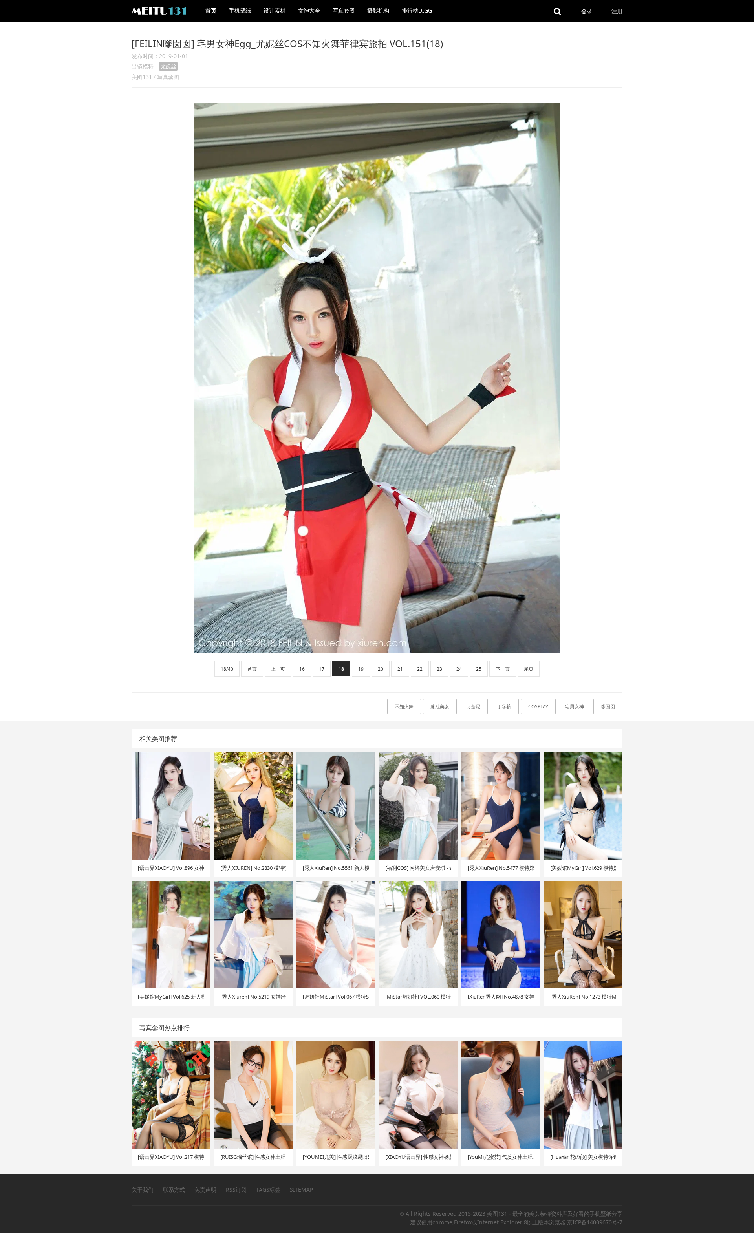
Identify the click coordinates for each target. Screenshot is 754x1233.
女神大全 (309, 10)
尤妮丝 (168, 66)
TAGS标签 (268, 1189)
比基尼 (473, 706)
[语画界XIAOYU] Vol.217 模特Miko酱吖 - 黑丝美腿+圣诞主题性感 (171, 1156)
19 (361, 669)
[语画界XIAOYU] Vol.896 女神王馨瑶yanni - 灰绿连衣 (171, 867)
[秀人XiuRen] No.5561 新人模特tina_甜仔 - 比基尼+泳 (336, 867)
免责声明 (205, 1189)
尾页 (528, 669)
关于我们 (143, 1189)
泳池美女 (439, 706)
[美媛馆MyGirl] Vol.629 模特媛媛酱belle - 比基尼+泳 (583, 867)
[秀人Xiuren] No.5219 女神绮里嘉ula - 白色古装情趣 (253, 996)
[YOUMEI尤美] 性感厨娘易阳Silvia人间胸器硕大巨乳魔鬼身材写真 (336, 1156)
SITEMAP (301, 1189)
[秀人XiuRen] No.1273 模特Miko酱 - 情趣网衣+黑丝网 (583, 996)
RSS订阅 (236, 1189)
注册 (616, 11)
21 (400, 669)
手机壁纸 (240, 10)
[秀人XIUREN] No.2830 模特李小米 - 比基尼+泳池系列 (253, 867)
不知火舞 (404, 706)
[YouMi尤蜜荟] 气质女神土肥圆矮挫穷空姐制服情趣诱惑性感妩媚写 (501, 1156)
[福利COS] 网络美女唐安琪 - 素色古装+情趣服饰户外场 (418, 867)
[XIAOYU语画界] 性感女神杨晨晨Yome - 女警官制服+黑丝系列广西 (418, 1156)
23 (439, 669)
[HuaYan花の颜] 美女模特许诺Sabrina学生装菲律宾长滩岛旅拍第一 (583, 1156)
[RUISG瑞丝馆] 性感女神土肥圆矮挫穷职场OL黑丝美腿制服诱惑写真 (253, 1156)
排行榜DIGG (417, 10)
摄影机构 (378, 10)
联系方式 (174, 1189)
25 (478, 669)
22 (420, 669)
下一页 (503, 669)
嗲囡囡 (608, 706)
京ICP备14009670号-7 (594, 1222)
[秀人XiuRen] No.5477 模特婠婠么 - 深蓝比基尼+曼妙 (501, 867)
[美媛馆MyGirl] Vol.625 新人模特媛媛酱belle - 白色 (171, 996)
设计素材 (274, 10)
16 (302, 669)
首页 (210, 10)
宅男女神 (574, 706)
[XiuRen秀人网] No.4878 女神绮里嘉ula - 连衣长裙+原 (501, 996)
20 (380, 669)
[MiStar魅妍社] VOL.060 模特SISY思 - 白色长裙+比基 (418, 996)
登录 (586, 11)
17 (321, 669)
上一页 (278, 669)
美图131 (142, 76)
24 (459, 669)
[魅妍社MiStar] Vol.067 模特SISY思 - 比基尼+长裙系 (336, 996)
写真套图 (344, 10)
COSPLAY (538, 706)
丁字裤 (504, 706)
